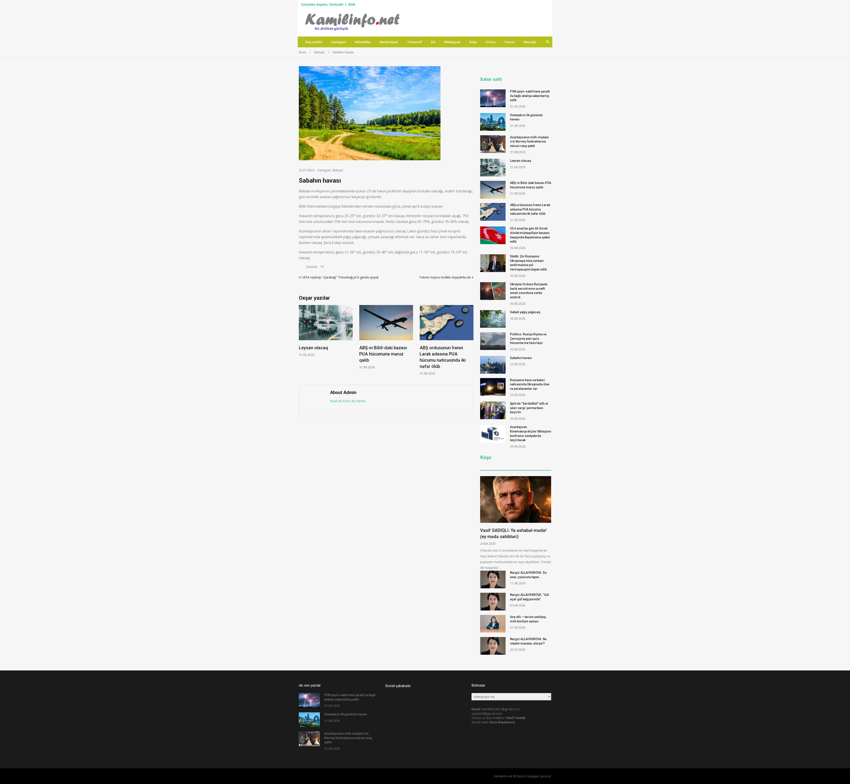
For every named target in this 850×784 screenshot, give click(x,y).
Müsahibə (363, 42)
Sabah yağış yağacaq (525, 312)
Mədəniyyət (388, 42)
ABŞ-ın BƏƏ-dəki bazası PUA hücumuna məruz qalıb (383, 354)
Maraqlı (530, 42)
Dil (433, 42)
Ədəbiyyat (452, 42)
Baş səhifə (313, 42)
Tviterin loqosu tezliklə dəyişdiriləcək (445, 277)
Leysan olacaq (313, 348)
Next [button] (470, 343)
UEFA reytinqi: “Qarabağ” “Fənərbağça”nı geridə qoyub (340, 277)
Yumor (509, 42)
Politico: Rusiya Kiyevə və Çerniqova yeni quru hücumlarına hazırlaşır (528, 338)
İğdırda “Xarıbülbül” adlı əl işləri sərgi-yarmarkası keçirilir (529, 408)
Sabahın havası (521, 358)
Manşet (337, 170)
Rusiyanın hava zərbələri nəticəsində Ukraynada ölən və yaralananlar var (529, 384)
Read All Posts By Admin (347, 401)
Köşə (473, 42)
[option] (326, 331)
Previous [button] (301, 343)
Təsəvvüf (414, 42)
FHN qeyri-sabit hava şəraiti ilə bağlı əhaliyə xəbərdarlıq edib (530, 96)
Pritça (490, 42)
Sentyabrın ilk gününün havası (345, 714)
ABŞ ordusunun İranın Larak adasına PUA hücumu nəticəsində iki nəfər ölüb (530, 209)
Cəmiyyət (338, 42)
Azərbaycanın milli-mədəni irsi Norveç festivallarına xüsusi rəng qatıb (529, 141)
